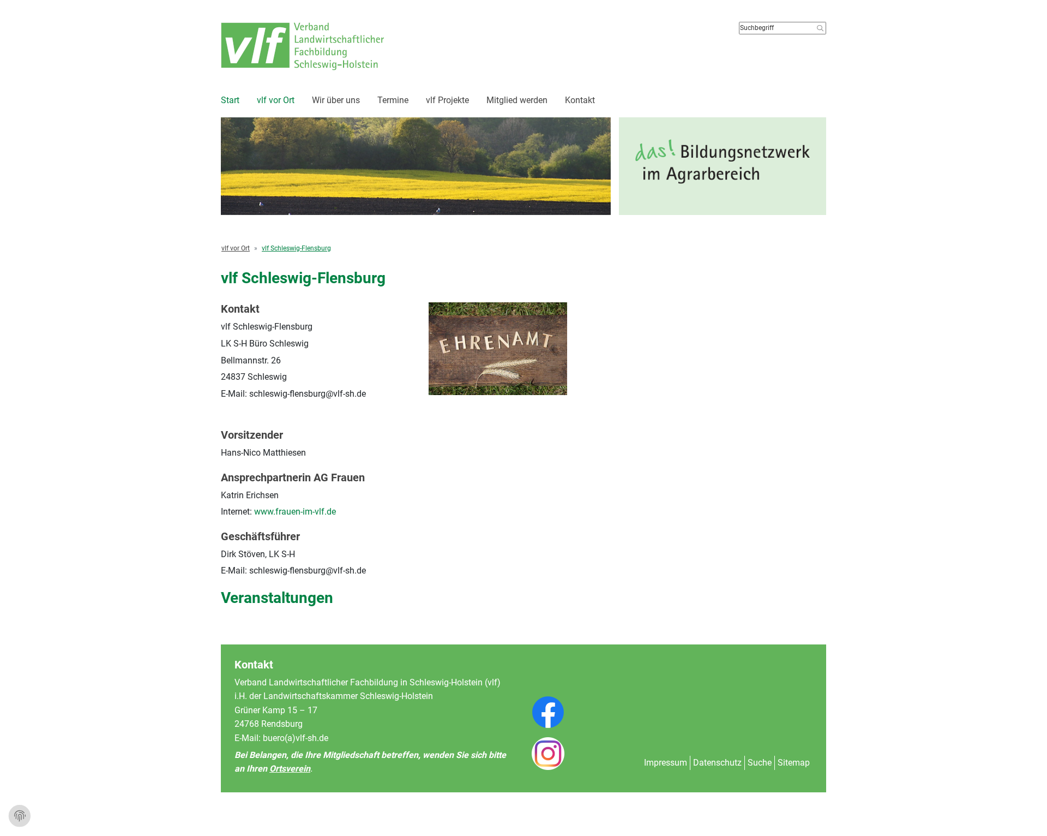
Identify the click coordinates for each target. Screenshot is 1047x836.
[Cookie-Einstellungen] (19, 816)
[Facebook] (548, 721)
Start (230, 100)
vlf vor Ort (275, 100)
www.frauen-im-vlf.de (295, 511)
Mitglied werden (516, 100)
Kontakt (580, 100)
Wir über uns (336, 100)
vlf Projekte (447, 100)
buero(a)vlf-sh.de (295, 738)
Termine (392, 100)
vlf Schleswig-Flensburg (296, 248)
